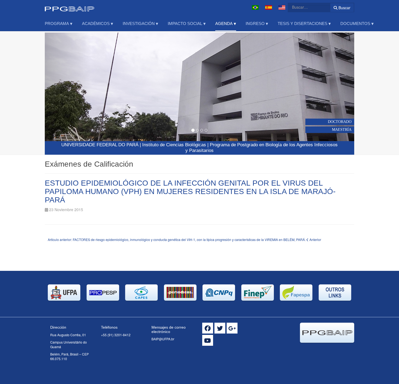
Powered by (329, 349)
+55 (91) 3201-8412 (116, 334)
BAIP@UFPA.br (162, 339)
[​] (207, 328)
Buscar (343, 7)
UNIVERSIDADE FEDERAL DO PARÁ (99, 144)
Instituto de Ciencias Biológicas (174, 144)
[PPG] (69, 7)
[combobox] (305, 7)
